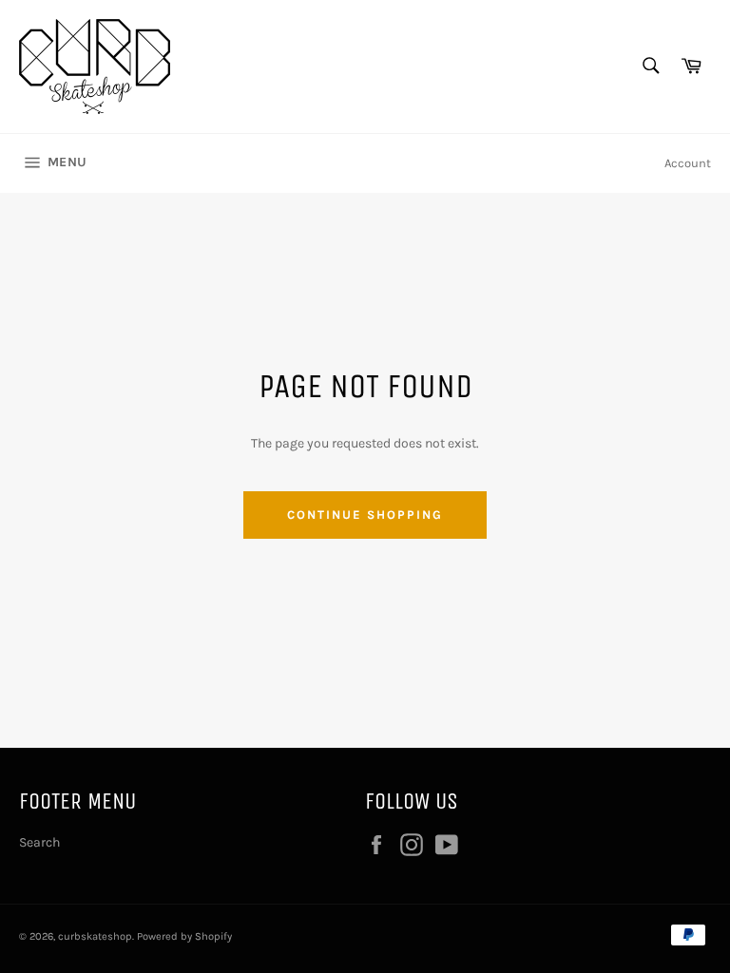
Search (39, 842)
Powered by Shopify (184, 936)
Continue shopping (364, 514)
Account (687, 163)
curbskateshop (95, 936)
